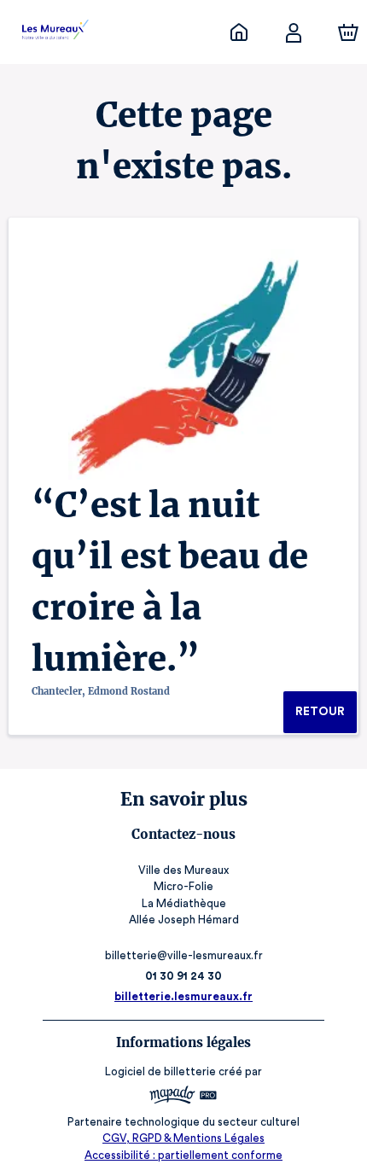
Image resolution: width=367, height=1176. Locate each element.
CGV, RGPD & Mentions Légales (183, 1138)
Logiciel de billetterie (160, 1071)
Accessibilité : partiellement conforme (183, 1155)
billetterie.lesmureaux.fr (183, 996)
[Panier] (348, 32)
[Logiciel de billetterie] (183, 1097)
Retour (320, 712)
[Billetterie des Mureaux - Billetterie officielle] (239, 32)
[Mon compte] (293, 32)
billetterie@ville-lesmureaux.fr (184, 955)
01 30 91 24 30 (183, 975)
